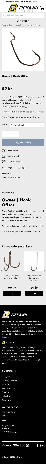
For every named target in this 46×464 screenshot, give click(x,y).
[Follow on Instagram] (41, 446)
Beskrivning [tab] (8, 192)
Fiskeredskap (7, 25)
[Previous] (1, 276)
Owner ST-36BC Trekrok (11, 278)
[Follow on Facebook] (37, 446)
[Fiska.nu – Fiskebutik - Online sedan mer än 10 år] (23, 8)
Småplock (20, 25)
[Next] (44, 276)
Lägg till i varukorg (23, 142)
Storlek (4, 125)
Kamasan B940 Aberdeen (34, 279)
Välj (11, 293)
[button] (3, 8)
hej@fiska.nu (7, 415)
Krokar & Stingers (34, 25)
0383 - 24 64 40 (9, 412)
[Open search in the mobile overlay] (23, 15)
